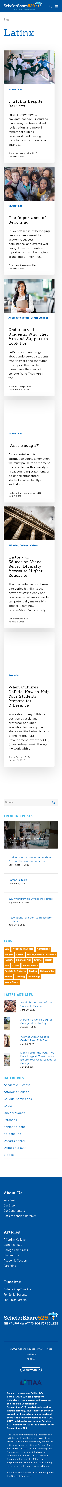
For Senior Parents (15, 1294)
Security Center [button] (31, 1369)
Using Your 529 (15, 1148)
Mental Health (30, 966)
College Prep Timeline (17, 1289)
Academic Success (18, 318)
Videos (34, 545)
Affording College (18, 545)
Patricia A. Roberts (15, 971)
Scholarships (47, 971)
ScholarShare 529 (18, 619)
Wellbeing (34, 977)
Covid (8, 1106)
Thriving (20, 977)
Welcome (9, 1200)
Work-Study (12, 982)
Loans (15, 966)
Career (20, 954)
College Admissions (18, 1099)
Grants (37, 960)
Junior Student (14, 1113)
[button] (56, 6)
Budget (9, 954)
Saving (33, 971)
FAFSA (9, 960)
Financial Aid (23, 960)
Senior (8, 977)
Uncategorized (14, 1141)
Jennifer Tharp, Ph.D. (19, 387)
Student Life (15, 90)
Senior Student (39, 318)
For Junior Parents (15, 1300)
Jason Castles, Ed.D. (19, 757)
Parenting (13, 675)
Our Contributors (14, 1211)
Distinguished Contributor (41, 954)
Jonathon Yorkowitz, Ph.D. (23, 153)
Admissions (43, 949)
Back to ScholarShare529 (20, 1216)
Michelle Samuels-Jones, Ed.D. (24, 493)
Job (7, 966)
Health (48, 960)
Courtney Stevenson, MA (22, 265)
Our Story (10, 1205)
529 (7, 949)
